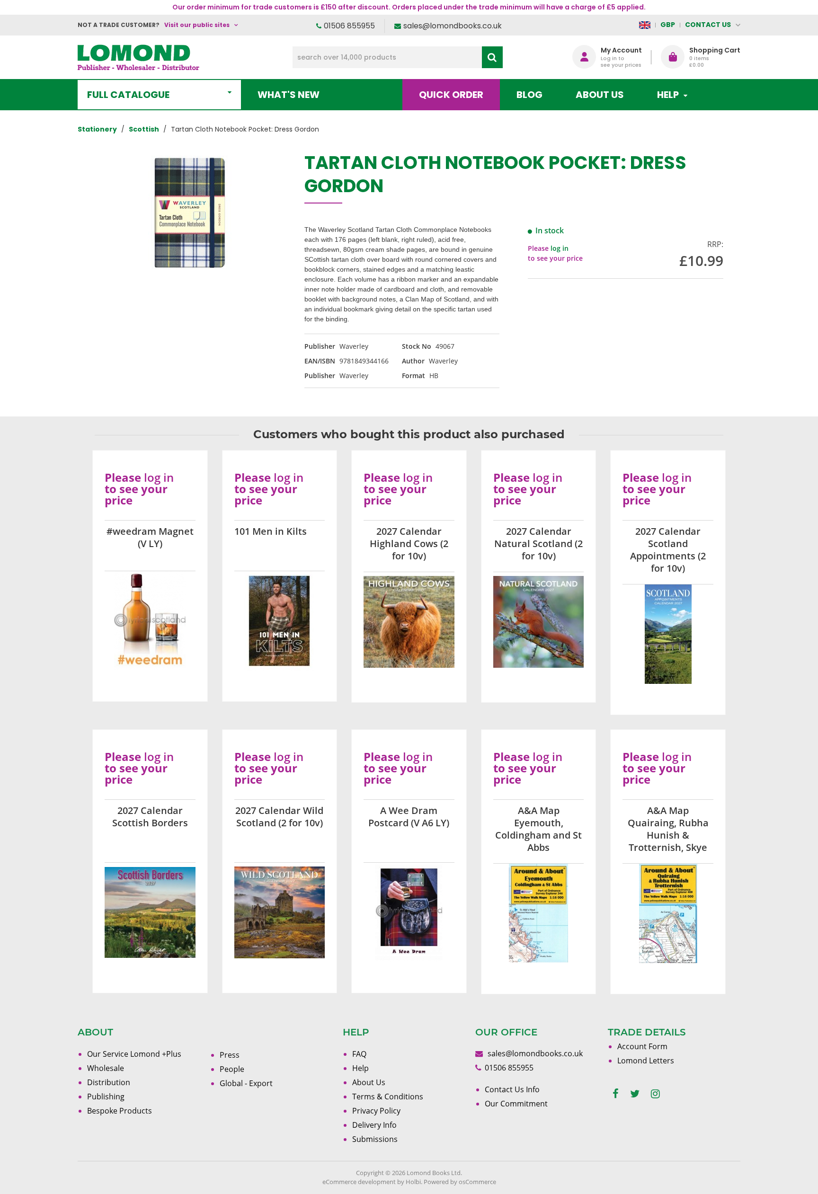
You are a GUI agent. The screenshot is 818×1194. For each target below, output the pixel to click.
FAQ (359, 1054)
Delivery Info (374, 1125)
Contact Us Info (512, 1089)
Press (230, 1055)
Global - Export (246, 1083)
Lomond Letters (645, 1060)
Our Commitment (516, 1103)
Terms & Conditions (387, 1096)
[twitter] (635, 1094)
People (232, 1069)
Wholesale (105, 1068)
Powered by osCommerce (460, 1181)
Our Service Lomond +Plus (134, 1054)
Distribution (108, 1082)
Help (360, 1068)
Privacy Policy (376, 1111)
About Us (600, 94)
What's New (289, 94)
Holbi (413, 1181)
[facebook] (616, 1094)
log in (560, 248)
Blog (529, 94)
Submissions (375, 1139)
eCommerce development (359, 1181)
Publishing (105, 1096)
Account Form (642, 1046)
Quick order (451, 94)
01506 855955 (349, 25)
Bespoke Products (119, 1111)
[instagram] (655, 1094)
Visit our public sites (197, 25)
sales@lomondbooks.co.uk (452, 25)
